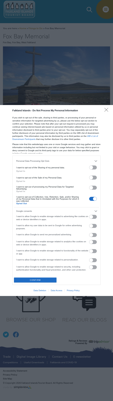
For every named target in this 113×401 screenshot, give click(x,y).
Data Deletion (40, 290)
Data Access (56, 290)
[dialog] (56, 200)
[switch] (93, 167)
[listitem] (56, 161)
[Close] (107, 111)
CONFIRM (35, 280)
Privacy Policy (73, 290)
